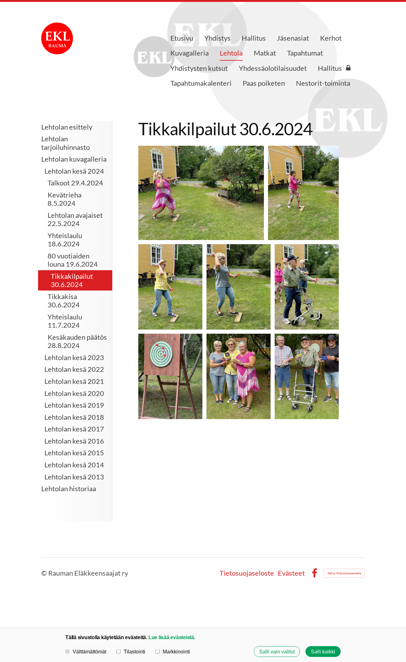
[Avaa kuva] (201, 193)
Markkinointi (176, 651)
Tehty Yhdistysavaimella (344, 573)
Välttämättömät (89, 651)
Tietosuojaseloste (246, 573)
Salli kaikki (323, 651)
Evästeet (291, 573)
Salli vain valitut (277, 651)
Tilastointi (134, 651)
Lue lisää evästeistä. (171, 637)
